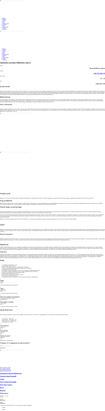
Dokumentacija (5, 26)
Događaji (4, 24)
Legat (3, 22)
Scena (3, 21)
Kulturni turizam (5, 23)
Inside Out (30, 405)
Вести (2, 387)
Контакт (3, 390)
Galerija (3, 20)
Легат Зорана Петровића (8, 382)
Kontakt (4, 28)
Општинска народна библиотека (11, 373)
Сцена (2, 379)
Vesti (3, 25)
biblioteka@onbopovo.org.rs (5, 370)
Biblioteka (4, 19)
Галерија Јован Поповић (8, 376)
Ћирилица (4, 29)
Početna (3, 18)
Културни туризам (6, 385)
